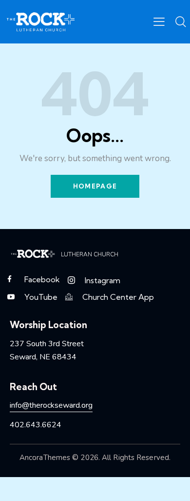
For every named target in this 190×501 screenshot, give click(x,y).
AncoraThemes (44, 457)
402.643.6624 (35, 424)
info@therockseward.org (51, 405)
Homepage (95, 186)
